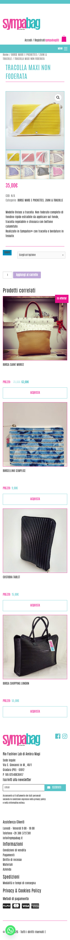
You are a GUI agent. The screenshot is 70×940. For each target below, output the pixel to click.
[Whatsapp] (10, 930)
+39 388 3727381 (18, 5)
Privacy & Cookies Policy (22, 891)
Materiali (8, 864)
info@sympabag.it (52, 5)
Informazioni (13, 844)
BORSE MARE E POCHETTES (24, 55)
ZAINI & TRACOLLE (54, 200)
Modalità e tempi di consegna (19, 883)
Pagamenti (9, 855)
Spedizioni (11, 877)
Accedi (28, 40)
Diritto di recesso (12, 859)
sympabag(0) (52, 40)
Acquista (35, 392)
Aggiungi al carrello (27, 274)
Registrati (40, 40)
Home (6, 55)
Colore (7, 252)
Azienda (7, 869)
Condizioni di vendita (14, 850)
